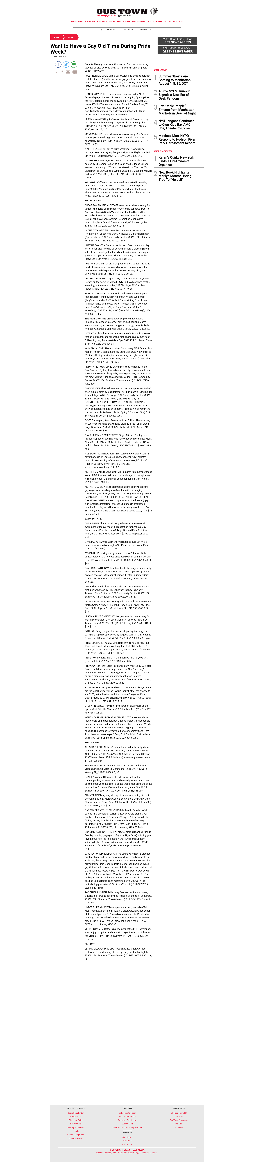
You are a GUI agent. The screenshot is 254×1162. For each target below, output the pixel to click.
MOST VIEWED (160, 70)
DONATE (197, 3)
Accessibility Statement (148, 1152)
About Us (111, 29)
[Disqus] (101, 998)
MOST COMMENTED (163, 151)
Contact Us (145, 29)
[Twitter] (66, 64)
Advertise (128, 29)
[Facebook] (58, 64)
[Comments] (74, 64)
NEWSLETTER (182, 3)
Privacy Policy (132, 1152)
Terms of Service (119, 1152)
